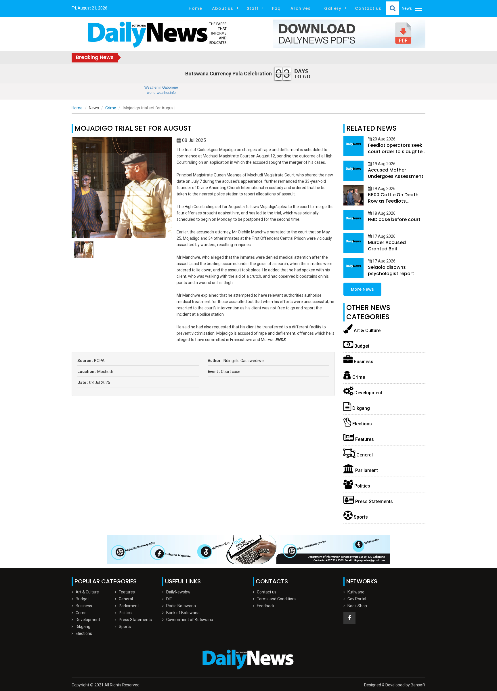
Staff (253, 8)
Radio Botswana (181, 606)
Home (195, 8)
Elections (361, 424)
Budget (361, 346)
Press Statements (373, 501)
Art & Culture (367, 330)
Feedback (265, 606)
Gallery (332, 8)
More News (362, 289)
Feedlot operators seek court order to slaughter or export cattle (396, 151)
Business (363, 361)
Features (364, 439)
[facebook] (349, 618)
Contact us (368, 8)
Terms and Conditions (277, 599)
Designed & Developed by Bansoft (394, 685)
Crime (110, 108)
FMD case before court (394, 219)
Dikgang (360, 408)
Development (367, 392)
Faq (276, 8)
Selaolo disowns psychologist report (391, 270)
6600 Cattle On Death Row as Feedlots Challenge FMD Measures (393, 204)
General (364, 455)
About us (222, 8)
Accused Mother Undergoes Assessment (395, 173)
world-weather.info (161, 93)
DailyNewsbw (178, 592)
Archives (300, 8)
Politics (361, 486)
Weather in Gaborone (161, 87)
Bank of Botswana (183, 612)
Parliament (366, 470)
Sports (360, 517)
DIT (169, 599)
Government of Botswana (189, 619)
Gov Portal (356, 599)
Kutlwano (355, 592)
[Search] (392, 8)
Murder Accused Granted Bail (387, 245)
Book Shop (357, 606)
